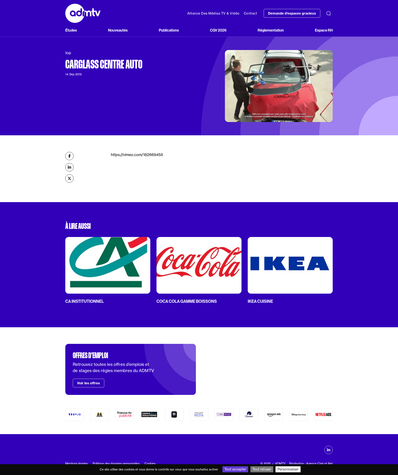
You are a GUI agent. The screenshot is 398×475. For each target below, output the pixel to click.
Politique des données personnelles (116, 463)
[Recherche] (328, 13)
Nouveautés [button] (118, 30)
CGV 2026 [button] (218, 30)
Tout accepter (235, 469)
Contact (250, 13)
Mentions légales (76, 463)
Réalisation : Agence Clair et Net (311, 463)
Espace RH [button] (324, 30)
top (68, 52)
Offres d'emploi (90, 355)
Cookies (149, 463)
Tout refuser (261, 469)
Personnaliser (288, 469)
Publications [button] (169, 30)
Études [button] (71, 30)
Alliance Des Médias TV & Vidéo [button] (213, 13)
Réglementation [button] (271, 30)
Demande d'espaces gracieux (292, 13)
